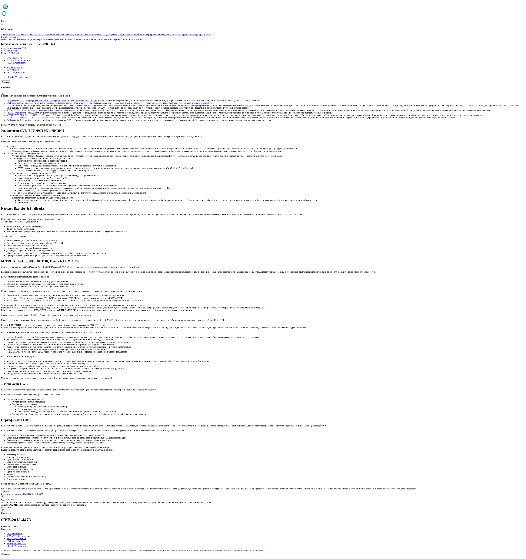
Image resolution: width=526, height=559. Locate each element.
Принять (5, 554)
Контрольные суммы (69, 34)
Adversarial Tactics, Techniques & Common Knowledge (49, 115)
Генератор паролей (29, 34)
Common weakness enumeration (197, 103)
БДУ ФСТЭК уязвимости (18, 110)
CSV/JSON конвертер (142, 34)
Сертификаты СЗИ (15, 100)
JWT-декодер (108, 34)
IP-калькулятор (45, 34)
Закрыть (5, 491)
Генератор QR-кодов (201, 34)
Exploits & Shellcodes (16, 120)
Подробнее (6, 507)
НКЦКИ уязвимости (16, 113)
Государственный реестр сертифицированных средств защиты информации (61, 100)
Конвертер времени (162, 34)
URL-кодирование (123, 34)
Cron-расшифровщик (182, 34)
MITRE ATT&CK (15, 115)
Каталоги (5, 494)
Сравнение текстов (10, 34)
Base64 (55, 34)
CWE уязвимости (15, 103)
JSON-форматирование (90, 34)
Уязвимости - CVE (19, 494)
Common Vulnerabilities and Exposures (83, 105)
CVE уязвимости (14, 105)
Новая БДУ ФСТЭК (30, 118)
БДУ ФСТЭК (13, 118)
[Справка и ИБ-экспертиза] (2, 557)
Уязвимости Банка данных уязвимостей (57, 110)
